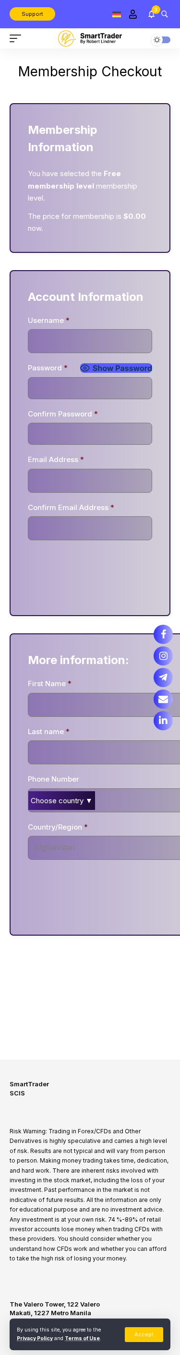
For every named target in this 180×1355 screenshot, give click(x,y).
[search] (164, 13)
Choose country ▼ (62, 800)
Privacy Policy (35, 1338)
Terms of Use (82, 1338)
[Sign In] (132, 14)
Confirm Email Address (71, 507)
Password (48, 367)
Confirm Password (63, 413)
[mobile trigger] (18, 38)
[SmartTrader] (90, 38)
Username (49, 320)
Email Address (56, 459)
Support (32, 14)
